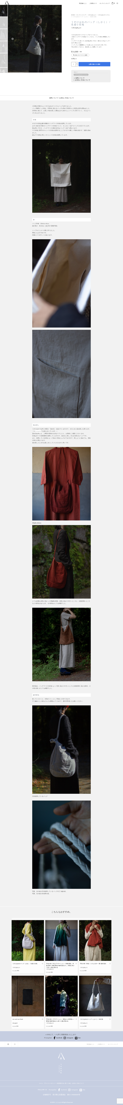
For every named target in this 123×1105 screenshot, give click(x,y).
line (79, 1038)
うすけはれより (92, 15)
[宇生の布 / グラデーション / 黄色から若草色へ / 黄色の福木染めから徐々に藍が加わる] (61, 996)
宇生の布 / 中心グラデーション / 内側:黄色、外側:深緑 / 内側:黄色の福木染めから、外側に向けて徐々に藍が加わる (60, 965)
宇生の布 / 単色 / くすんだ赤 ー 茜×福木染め (93, 963)
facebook (59, 1038)
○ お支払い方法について (81, 80)
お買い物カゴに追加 (94, 64)
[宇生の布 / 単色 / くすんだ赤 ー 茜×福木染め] (95, 940)
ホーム (41, 1083)
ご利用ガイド (93, 3)
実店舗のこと (83, 3)
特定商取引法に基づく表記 (64, 1083)
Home (73, 15)
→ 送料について (79, 78)
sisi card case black (18, 1019)
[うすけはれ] (7, 3)
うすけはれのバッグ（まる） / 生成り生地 (25, 963)
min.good (15, 1023)
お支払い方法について (66, 98)
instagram (38, 431)
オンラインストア (105, 3)
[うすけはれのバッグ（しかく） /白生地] (95, 996)
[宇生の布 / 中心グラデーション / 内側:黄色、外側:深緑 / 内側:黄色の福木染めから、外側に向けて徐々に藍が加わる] (61, 940)
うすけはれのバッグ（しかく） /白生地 (91, 1019)
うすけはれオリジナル (104, 15)
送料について (53, 98)
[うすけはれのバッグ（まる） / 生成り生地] (28, 940)
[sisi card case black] (28, 996)
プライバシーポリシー (50, 1083)
